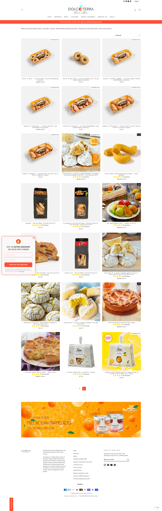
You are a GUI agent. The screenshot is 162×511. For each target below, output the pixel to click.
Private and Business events (81, 479)
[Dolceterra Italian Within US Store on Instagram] (105, 465)
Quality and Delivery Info (80, 473)
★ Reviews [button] (11, 504)
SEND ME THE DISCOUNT (18, 265)
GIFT (50, 17)
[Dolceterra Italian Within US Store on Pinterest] (115, 465)
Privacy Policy (77, 467)
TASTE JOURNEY (88, 17)
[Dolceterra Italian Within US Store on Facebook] (108, 465)
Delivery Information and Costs (82, 462)
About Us (76, 453)
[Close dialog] (34, 238)
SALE (112, 17)
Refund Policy (77, 470)
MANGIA (58, 17)
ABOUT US (102, 17)
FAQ (74, 450)
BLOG (75, 456)
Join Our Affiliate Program (81, 476)
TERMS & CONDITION (80, 459)
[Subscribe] (128, 459)
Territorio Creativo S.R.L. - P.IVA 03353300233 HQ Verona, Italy (81, 496)
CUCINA (74, 17)
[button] (78, 177)
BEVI (66, 17)
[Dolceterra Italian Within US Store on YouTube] (111, 465)
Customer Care (78, 464)
